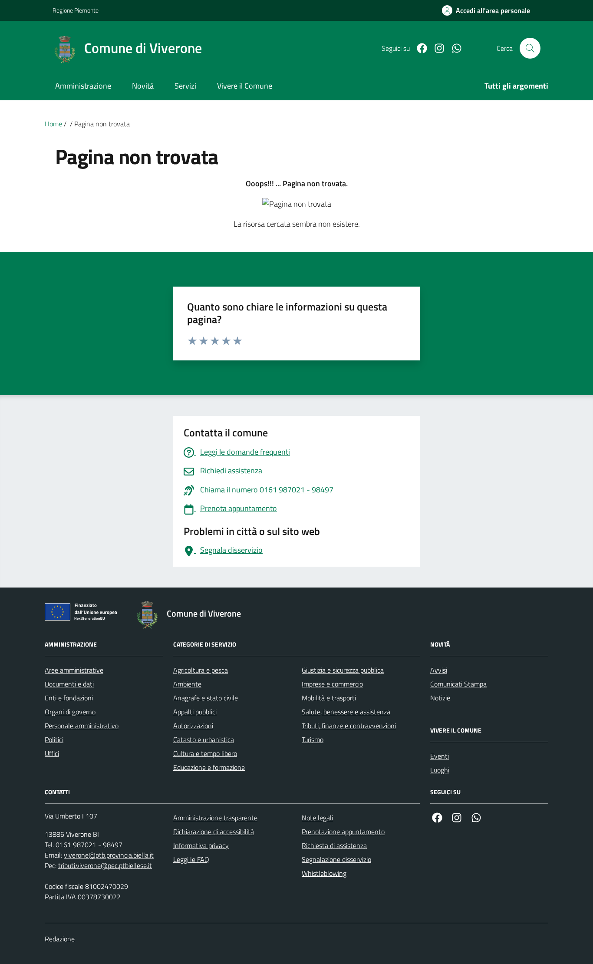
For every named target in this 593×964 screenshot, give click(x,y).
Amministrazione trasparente (215, 817)
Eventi (439, 756)
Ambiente (187, 684)
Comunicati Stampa (458, 684)
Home (53, 124)
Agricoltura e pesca (200, 670)
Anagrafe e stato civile (205, 698)
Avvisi (438, 670)
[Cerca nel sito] (530, 48)
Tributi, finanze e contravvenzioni (349, 725)
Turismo (312, 739)
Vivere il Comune (244, 86)
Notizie (440, 698)
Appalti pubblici (195, 711)
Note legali (317, 817)
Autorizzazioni (193, 725)
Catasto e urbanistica (203, 739)
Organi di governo (70, 711)
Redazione (60, 939)
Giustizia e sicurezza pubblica (343, 670)
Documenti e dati (69, 684)
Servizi (185, 86)
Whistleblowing (324, 873)
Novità (143, 86)
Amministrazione (83, 86)
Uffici (52, 753)
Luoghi (439, 770)
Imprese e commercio (332, 684)
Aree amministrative (74, 670)
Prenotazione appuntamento (343, 831)
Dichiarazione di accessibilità (213, 831)
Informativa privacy (201, 845)
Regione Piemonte (76, 10)
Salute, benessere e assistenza (346, 711)
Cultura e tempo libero (205, 753)
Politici (54, 739)
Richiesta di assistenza (334, 845)
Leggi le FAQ (191, 859)
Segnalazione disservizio (336, 859)
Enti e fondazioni (69, 698)
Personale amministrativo (82, 725)
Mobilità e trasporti (329, 698)
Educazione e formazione (209, 767)
